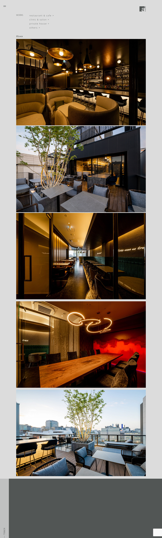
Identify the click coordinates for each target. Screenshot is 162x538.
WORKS (19, 14)
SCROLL (4, 531)
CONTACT (18, 529)
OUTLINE (18, 504)
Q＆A (15, 519)
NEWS (16, 514)
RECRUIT (18, 524)
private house (38, 23)
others (33, 27)
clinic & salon (38, 19)
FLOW (16, 509)
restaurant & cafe (40, 15)
